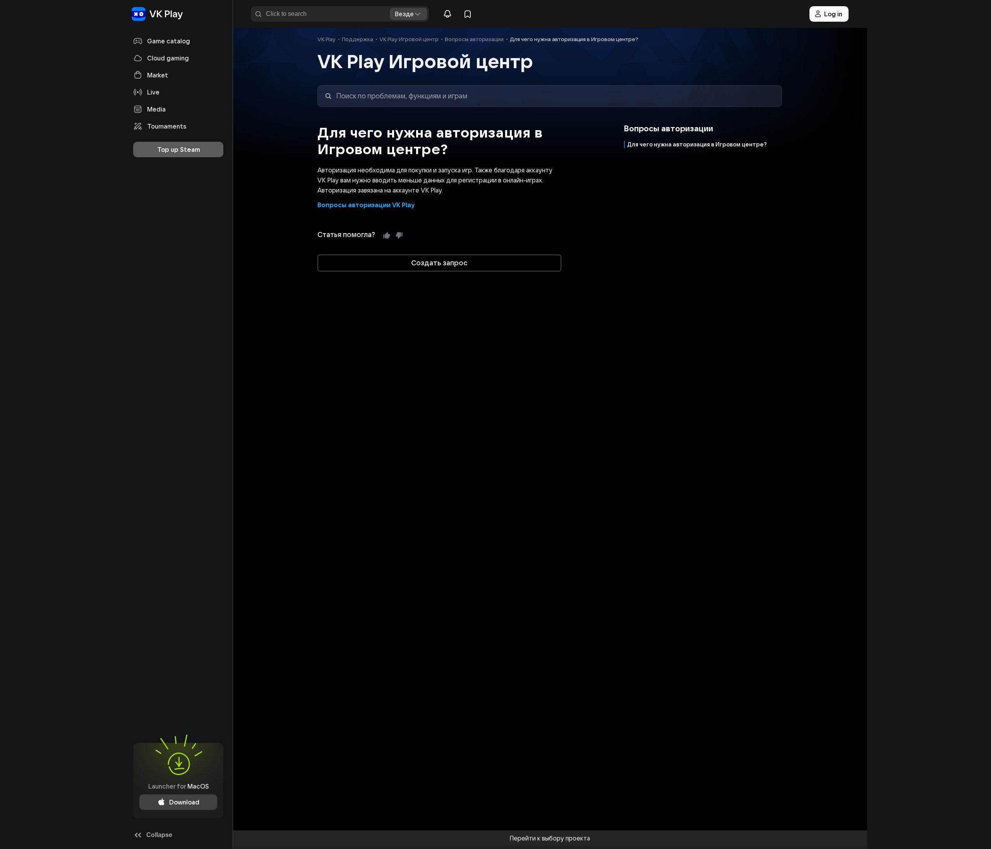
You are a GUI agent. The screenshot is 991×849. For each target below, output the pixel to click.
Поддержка (357, 39)
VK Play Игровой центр (409, 39)
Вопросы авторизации (474, 39)
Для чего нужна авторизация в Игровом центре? (697, 144)
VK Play (326, 39)
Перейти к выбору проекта (549, 838)
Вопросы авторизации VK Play (366, 205)
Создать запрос (439, 262)
